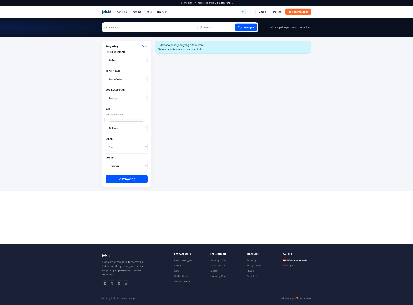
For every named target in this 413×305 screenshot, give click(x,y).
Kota (149, 11)
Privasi (250, 270)
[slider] (107, 120)
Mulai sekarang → (224, 2)
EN (249, 11)
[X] (112, 283)
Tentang (252, 260)
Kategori (137, 11)
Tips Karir (162, 11)
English (289, 265)
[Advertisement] (199, 213)
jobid (106, 11)
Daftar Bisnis (217, 265)
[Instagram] (126, 283)
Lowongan (247, 27)
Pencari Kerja (182, 281)
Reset (145, 46)
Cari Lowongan (183, 260)
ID (243, 11)
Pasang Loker (300, 11)
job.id (106, 255)
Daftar (277, 11)
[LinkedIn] (105, 283)
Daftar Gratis (181, 276)
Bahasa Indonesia (295, 260)
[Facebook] (119, 283)
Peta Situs (252, 276)
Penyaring (128, 179)
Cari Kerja (122, 11)
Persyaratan (254, 265)
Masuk (262, 11)
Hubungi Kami (218, 276)
